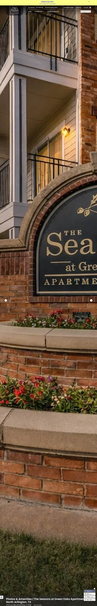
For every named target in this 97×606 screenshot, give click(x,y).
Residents (78, 7)
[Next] (91, 300)
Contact (86, 7)
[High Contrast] (1, 597)
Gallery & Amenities (53, 11)
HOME (29, 11)
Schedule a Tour (85, 11)
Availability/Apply (69, 7)
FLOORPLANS (38, 11)
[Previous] (6, 300)
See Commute (37, 605)
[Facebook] (90, 7)
